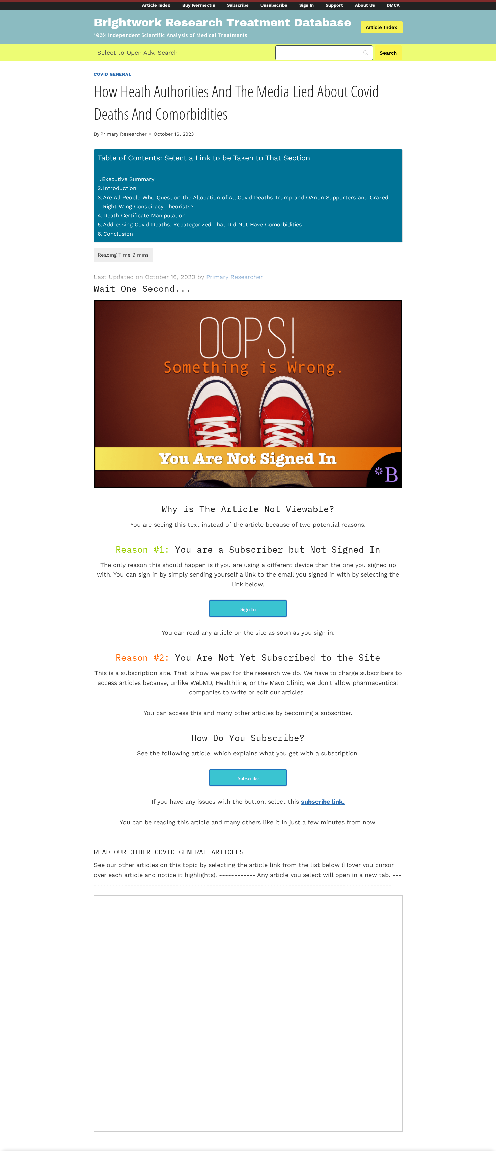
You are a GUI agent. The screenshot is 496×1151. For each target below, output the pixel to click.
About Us (365, 5)
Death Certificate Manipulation (144, 215)
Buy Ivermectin (198, 5)
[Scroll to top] (483, 1099)
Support (334, 5)
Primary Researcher (123, 134)
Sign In (306, 5)
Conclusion (118, 234)
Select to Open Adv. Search (137, 52)
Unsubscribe (273, 5)
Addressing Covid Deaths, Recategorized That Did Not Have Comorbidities (202, 224)
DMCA (393, 5)
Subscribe (238, 5)
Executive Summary (128, 179)
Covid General (113, 74)
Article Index (156, 5)
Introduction (119, 188)
